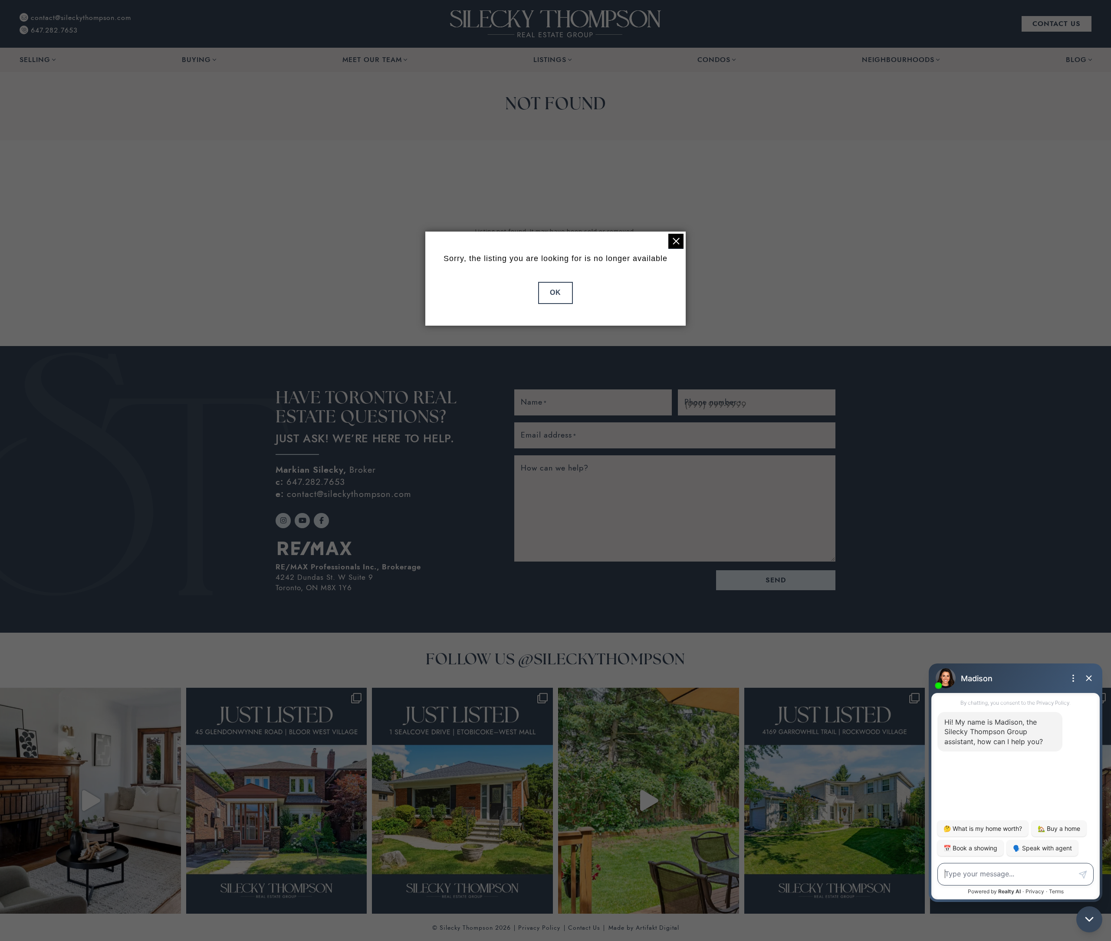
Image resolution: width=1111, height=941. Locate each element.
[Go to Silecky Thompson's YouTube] (302, 520)
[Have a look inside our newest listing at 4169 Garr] (648, 801)
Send (776, 580)
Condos (713, 60)
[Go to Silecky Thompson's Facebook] (321, 520)
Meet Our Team (372, 60)
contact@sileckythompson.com (349, 494)
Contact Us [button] (1056, 24)
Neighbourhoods (898, 60)
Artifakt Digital (657, 928)
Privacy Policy (539, 928)
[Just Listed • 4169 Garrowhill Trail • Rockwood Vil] (834, 801)
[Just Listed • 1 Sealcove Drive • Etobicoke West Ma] (462, 801)
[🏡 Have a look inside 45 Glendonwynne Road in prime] (90, 801)
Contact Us (584, 928)
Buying (196, 60)
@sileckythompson (601, 660)
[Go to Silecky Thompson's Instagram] (283, 520)
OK (555, 292)
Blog (1076, 60)
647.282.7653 (315, 482)
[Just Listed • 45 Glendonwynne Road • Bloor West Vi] (276, 801)
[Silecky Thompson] (555, 23)
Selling (35, 60)
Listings (549, 60)
